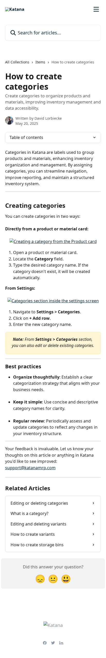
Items (40, 62)
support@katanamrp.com (30, 468)
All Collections (17, 62)
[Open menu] (96, 9)
